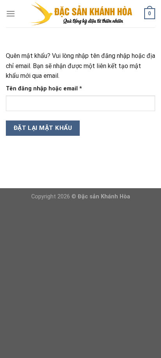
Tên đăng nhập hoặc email (50, 89)
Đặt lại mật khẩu (43, 127)
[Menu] (10, 13)
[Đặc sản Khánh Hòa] (80, 13)
